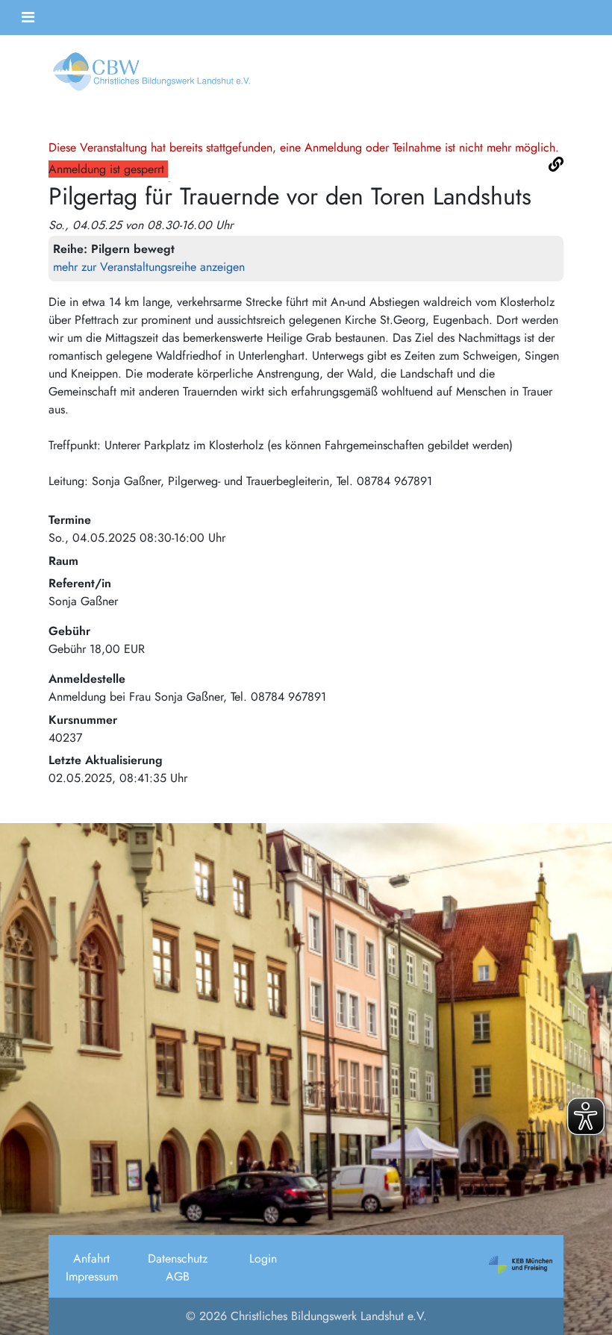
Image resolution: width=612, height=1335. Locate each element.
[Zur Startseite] (149, 76)
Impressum (92, 1276)
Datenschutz (177, 1258)
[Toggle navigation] (28, 17)
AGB (178, 1276)
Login (263, 1258)
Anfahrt (91, 1258)
